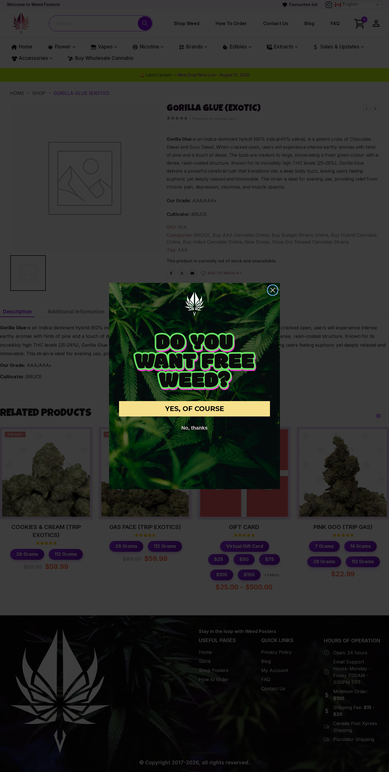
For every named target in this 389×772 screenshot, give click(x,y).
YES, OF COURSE (194, 409)
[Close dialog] (273, 290)
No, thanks (194, 428)
